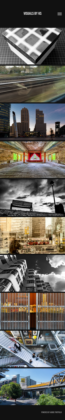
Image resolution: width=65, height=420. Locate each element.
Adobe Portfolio (56, 412)
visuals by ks (32, 13)
